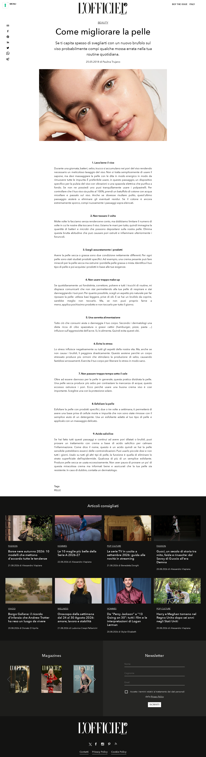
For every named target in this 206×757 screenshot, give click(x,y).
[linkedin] (7, 42)
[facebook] (7, 31)
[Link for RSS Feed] (115, 744)
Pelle (57, 490)
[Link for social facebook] (95, 744)
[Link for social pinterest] (109, 744)
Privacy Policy (157, 696)
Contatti (84, 751)
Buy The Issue (179, 4)
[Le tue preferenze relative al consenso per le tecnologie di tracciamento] (5, 5)
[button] (94, 679)
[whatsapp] (7, 54)
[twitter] (7, 48)
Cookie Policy (118, 751)
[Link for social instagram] (102, 744)
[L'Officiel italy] (103, 8)
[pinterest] (7, 37)
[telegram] (7, 59)
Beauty (103, 22)
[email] (7, 26)
